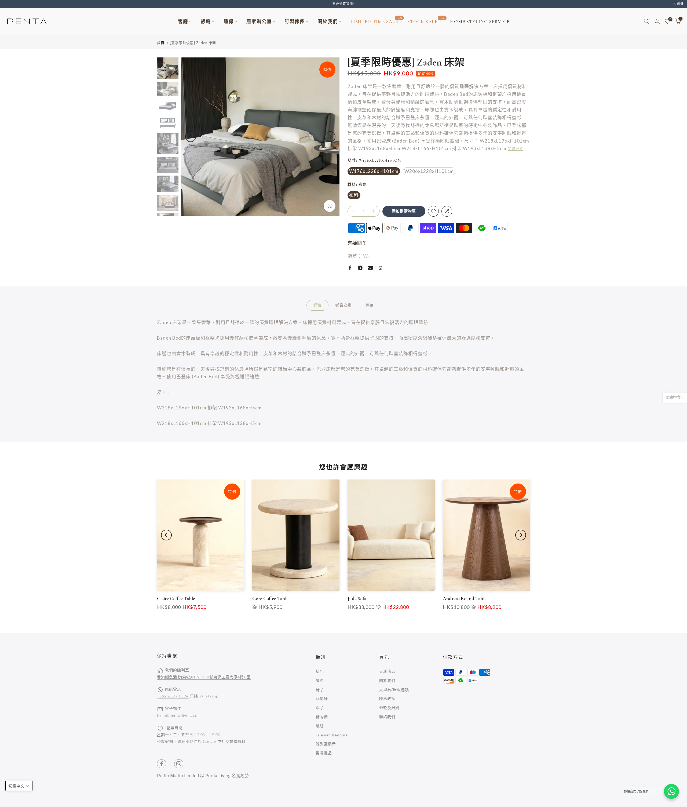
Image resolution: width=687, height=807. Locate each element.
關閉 (10, 4)
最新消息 (387, 671)
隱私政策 (387, 698)
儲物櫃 (322, 716)
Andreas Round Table (465, 598)
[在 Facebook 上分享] (350, 268)
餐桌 (320, 680)
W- (366, 256)
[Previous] (190, 136)
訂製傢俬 (294, 21)
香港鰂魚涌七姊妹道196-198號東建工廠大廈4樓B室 (204, 677)
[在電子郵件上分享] (370, 268)
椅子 (320, 689)
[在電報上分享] (360, 268)
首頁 (161, 43)
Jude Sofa (357, 598)
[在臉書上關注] (161, 763)
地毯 (320, 726)
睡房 (229, 21)
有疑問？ (357, 243)
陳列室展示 (326, 743)
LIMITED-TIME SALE (376, 21)
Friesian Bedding (332, 735)
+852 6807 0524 (173, 696)
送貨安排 (343, 305)
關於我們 (327, 21)
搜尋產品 (324, 753)
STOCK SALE (426, 21)
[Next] (330, 136)
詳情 (317, 305)
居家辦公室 (259, 21)
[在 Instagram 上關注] (178, 763)
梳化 (320, 671)
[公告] (343, 4)
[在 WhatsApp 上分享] (380, 268)
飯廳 (206, 21)
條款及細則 (389, 707)
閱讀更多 (515, 149)
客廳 (183, 21)
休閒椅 (322, 698)
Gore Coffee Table (270, 598)
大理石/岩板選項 (394, 689)
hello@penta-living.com (179, 716)
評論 (370, 305)
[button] (19, 786)
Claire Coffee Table (176, 598)
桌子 (320, 707)
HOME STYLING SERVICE (479, 21)
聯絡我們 (387, 716)
